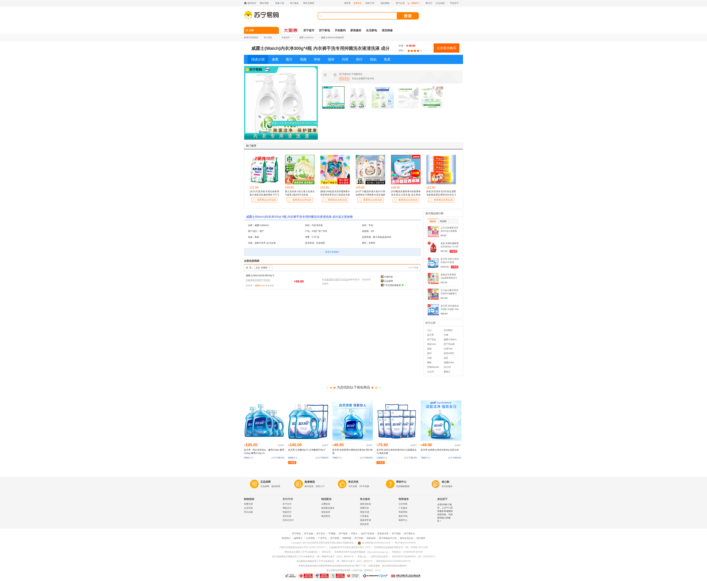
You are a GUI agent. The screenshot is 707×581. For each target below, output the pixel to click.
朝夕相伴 (420, 538)
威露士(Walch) (306, 37)
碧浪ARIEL (449, 353)
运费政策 (325, 504)
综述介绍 (258, 59)
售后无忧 (353, 481)
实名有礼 (344, 78)
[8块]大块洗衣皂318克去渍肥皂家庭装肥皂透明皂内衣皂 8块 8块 (441, 194)
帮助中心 (401, 481)
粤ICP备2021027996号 (405, 542)
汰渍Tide (448, 348)
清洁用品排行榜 (434, 213)
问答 (345, 59)
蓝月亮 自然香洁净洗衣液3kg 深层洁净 (440, 450)
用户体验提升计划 (388, 538)
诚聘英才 (298, 538)
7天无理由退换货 (392, 285)
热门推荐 (251, 145)
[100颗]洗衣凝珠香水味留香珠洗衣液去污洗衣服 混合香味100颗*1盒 (406, 194)
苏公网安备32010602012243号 (376, 542)
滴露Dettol (449, 362)
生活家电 (371, 30)
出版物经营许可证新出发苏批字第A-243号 (349, 547)
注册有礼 (357, 3)
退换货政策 (365, 504)
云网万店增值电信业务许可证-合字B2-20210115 (302, 547)
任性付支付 (288, 520)
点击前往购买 (446, 48)
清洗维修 (387, 30)
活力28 (447, 367)
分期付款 (388, 277)
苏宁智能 (396, 533)
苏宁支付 (287, 504)
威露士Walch (450, 339)
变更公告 (362, 556)
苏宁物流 (343, 533)
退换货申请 (365, 520)
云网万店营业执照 (379, 556)
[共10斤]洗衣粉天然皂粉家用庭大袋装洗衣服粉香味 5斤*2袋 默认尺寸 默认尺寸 (264, 194)
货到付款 (287, 516)
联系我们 (286, 538)
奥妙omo (431, 344)
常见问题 (248, 512)
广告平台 (322, 538)
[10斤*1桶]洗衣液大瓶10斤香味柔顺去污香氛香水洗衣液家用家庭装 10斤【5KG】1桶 (370, 194)
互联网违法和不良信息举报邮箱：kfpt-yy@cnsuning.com (361, 552)
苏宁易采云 (409, 533)
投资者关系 (382, 533)
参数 (275, 59)
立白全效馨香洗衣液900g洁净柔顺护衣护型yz (449, 231)
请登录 (347, 3)
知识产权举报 (367, 533)
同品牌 (443, 221)
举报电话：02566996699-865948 (407, 552)
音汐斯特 (448, 330)
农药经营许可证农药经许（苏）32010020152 (413, 556)
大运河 (430, 371)
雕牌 (429, 362)
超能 (429, 348)
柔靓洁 (447, 371)
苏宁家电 (324, 30)
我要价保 (364, 508)
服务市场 (403, 516)
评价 (317, 59)
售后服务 (365, 499)
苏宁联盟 (334, 538)
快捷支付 (287, 512)
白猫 (429, 358)
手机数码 (340, 30)
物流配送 (326, 499)
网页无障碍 (308, 3)
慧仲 (429, 353)
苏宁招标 (359, 538)
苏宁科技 (296, 533)
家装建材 (355, 30)
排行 (359, 59)
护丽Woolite (433, 367)
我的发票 (364, 524)
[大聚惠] (291, 30)
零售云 (354, 533)
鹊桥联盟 (346, 538)
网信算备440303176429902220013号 (393, 561)
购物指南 (249, 499)
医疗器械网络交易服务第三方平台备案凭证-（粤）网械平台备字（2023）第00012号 (313, 556)
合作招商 (403, 504)
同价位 (433, 221)
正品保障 (388, 281)
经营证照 (326, 552)
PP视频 (331, 533)
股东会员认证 (406, 538)
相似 (373, 59)
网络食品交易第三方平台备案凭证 (301, 552)
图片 (289, 59)
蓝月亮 (430, 335)
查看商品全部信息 (266, 199)
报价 (331, 59)
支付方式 (288, 499)
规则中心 (403, 520)
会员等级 (248, 508)
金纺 (446, 358)
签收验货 (325, 512)
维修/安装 (364, 512)
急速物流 (310, 481)
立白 (429, 330)
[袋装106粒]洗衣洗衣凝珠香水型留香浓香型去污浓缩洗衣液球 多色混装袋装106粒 (335, 194)
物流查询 (325, 516)
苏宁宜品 (431, 339)
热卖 (387, 59)
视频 (303, 59)
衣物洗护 (285, 37)
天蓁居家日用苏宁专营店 (258, 280)
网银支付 (287, 508)
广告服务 (403, 508)
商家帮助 (403, 512)
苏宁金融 (308, 533)
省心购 (445, 481)
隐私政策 (371, 538)
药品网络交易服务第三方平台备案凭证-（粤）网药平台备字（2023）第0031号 (334, 561)
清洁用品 (267, 37)
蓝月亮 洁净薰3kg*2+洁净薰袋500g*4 (306, 450)
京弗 (446, 335)
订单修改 (364, 516)
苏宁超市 (308, 30)
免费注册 (248, 504)
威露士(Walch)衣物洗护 (332, 37)
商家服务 (404, 499)
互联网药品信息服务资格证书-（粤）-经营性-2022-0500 (401, 547)
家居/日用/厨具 (251, 37)
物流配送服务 (328, 508)
